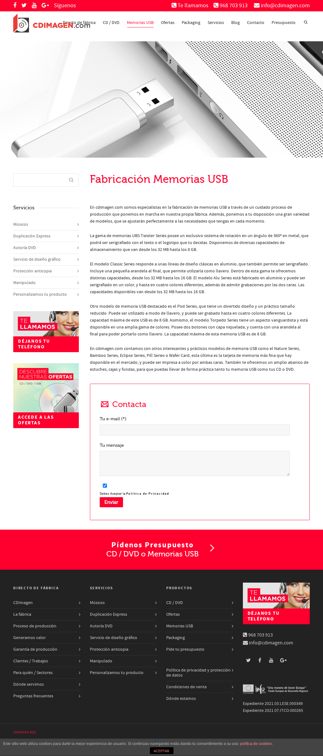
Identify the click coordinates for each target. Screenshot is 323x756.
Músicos (20, 224)
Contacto (255, 23)
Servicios (216, 23)
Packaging (191, 23)
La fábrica (22, 614)
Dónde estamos (181, 698)
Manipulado (24, 283)
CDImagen (23, 603)
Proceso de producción (34, 626)
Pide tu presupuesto (185, 649)
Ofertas (167, 23)
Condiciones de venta (186, 687)
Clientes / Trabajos (30, 661)
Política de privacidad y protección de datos (198, 672)
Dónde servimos (28, 684)
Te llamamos (193, 5)
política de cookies (256, 743)
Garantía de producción (35, 649)
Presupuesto (284, 23)
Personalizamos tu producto (40, 294)
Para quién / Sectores (33, 673)
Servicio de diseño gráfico (37, 259)
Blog (235, 23)
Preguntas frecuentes (33, 696)
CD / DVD (111, 23)
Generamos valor (29, 638)
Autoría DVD (24, 248)
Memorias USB (140, 23)
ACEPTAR (161, 751)
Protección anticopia (32, 271)
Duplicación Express (31, 236)
